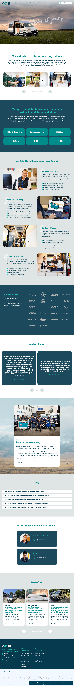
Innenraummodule (37, 132)
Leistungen (16, 3)
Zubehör (60, 141)
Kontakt (44, 3)
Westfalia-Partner (66, 3)
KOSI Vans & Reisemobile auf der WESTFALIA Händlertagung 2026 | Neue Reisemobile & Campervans (59, 609)
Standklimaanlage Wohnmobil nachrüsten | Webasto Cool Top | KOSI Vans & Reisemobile (35, 609)
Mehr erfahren (8, 623)
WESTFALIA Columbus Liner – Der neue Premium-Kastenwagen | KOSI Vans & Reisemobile (13, 609)
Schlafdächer (14, 141)
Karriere (38, 3)
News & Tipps (25, 3)
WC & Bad (59, 132)
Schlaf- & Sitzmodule (14, 132)
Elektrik (37, 141)
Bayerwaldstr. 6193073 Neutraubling (9, 654)
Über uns (32, 3)
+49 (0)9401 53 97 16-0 (40, 540)
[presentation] (24, 91)
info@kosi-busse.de (9, 660)
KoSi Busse (6, 3)
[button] (32, 91)
